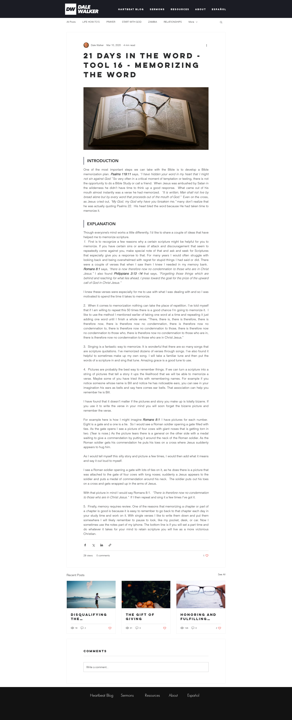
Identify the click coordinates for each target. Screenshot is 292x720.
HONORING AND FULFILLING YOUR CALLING (198, 616)
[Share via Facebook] (85, 545)
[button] (221, 22)
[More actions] (206, 45)
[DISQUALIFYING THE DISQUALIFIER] (91, 594)
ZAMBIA (152, 21)
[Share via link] (110, 545)
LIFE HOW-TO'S (91, 21)
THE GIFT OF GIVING (140, 616)
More (191, 21)
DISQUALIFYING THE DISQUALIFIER (89, 616)
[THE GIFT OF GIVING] (146, 594)
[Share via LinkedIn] (101, 545)
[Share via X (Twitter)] (93, 545)
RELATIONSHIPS (173, 21)
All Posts (71, 21)
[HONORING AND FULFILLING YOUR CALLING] (200, 594)
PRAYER (110, 21)
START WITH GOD (131, 21)
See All (221, 574)
